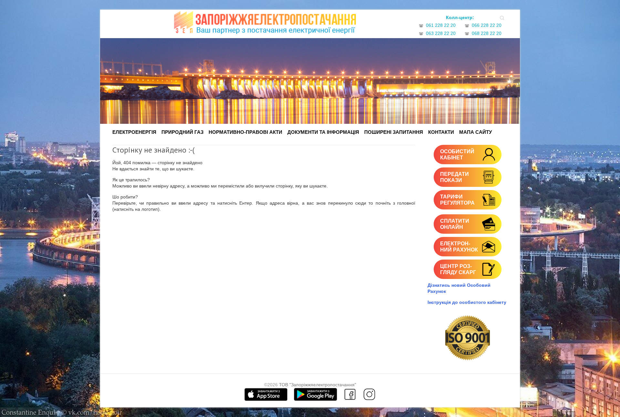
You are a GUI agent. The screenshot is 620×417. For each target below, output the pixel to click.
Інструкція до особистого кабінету (467, 302)
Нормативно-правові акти (245, 132)
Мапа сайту (475, 132)
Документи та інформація (323, 132)
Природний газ (182, 132)
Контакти (441, 132)
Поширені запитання (393, 132)
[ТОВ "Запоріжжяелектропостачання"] (265, 24)
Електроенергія (134, 132)
